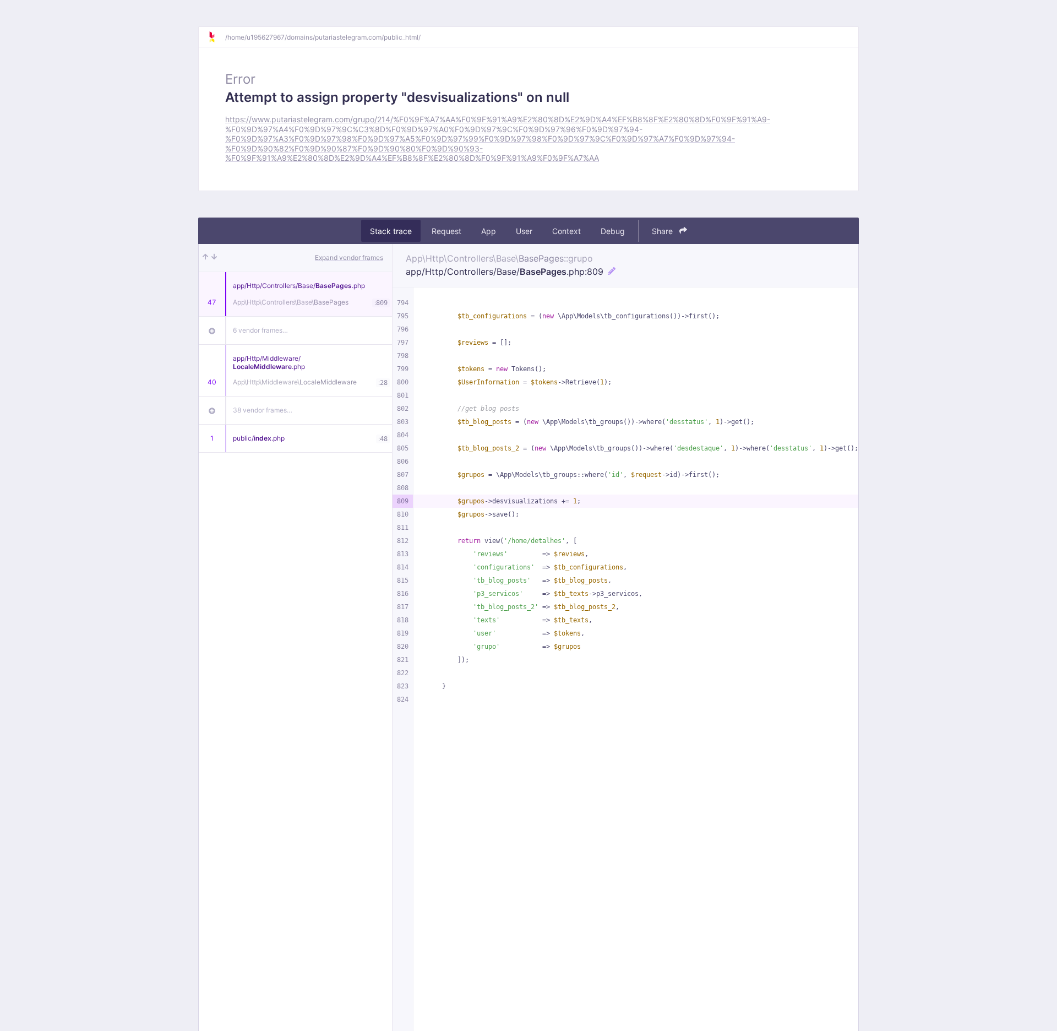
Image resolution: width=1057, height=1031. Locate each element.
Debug (613, 231)
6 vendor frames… (260, 330)
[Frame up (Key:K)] (205, 258)
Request (446, 231)
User (524, 231)
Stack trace (391, 231)
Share (663, 231)
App (488, 231)
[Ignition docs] (216, 36)
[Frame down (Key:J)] (214, 258)
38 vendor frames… (262, 410)
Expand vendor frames (349, 257)
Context (566, 231)
